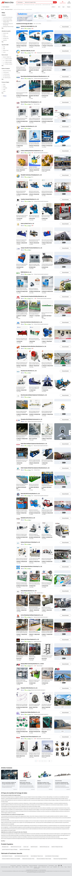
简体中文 (13, 866)
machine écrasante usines (46, 4)
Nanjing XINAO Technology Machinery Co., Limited (32, 663)
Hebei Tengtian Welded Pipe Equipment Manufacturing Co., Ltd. (35, 467)
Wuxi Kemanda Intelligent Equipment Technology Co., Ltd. (34, 395)
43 (49, 760)
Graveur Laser (25, 846)
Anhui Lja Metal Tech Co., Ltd (27, 223)
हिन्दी (58, 866)
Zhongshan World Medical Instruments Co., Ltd (31, 419)
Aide (59, 6)
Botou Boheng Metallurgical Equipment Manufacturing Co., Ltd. (35, 76)
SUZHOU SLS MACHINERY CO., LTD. (29, 26)
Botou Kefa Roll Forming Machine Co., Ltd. (30, 493)
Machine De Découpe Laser (44, 846)
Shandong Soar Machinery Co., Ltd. (29, 370)
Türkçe (65, 866)
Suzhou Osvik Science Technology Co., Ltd (30, 542)
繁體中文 (17, 866)
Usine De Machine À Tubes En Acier (37, 856)
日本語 (21, 866)
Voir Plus (3, 841)
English (9, 866)
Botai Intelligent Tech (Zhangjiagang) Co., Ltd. (31, 102)
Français (24, 866)
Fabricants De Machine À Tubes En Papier (44, 858)
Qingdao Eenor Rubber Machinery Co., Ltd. (30, 712)
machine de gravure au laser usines (29, 4)
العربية (51, 866)
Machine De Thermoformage (25, 849)
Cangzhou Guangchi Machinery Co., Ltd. (30, 199)
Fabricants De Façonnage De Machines (60, 858)
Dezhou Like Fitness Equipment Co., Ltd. (30, 639)
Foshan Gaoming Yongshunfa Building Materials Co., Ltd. (33, 296)
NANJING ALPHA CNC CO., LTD (28, 517)
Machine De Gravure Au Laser (16, 846)
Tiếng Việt (69, 866)
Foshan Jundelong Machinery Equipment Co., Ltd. (32, 150)
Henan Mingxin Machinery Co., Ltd (28, 590)
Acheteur (53, 6)
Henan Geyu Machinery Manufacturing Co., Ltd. (31, 322)
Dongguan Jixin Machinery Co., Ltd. (29, 126)
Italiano (39, 866)
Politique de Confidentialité (33, 865)
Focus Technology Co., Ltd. (36, 870)
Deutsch (31, 866)
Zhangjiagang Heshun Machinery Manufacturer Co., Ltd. (33, 346)
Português (35, 866)
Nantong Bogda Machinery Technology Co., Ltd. (31, 566)
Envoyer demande (65, 26)
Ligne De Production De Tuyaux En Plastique (9, 849)
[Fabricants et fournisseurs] (7, 2)
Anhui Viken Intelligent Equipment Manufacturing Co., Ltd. (34, 443)
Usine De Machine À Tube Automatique (52, 856)
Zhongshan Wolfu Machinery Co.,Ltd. (29, 687)
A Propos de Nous (13, 865)
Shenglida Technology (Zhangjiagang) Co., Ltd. (31, 174)
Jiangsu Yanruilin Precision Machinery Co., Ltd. (31, 247)
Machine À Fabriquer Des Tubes (57, 846)
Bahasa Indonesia (36, 867)
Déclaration (19, 865)
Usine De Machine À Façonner (7, 856)
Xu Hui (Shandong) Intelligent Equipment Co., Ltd (32, 615)
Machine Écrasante (34, 846)
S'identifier (69, 3)
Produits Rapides (51, 865)
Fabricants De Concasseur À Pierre (28, 858)
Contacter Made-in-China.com (42, 865)
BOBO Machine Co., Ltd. (26, 272)
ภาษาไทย (61, 866)
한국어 (48, 866)
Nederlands (55, 866)
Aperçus (56, 865)
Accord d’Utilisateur (25, 865)
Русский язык (44, 866)
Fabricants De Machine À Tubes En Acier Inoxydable (11, 858)
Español (28, 866)
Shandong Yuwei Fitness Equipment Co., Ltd (31, 736)
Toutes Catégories (6, 6)
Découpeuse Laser (5, 846)
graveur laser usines (38, 4)
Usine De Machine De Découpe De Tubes (21, 856)
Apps (63, 6)
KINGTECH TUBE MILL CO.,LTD (28, 50)
